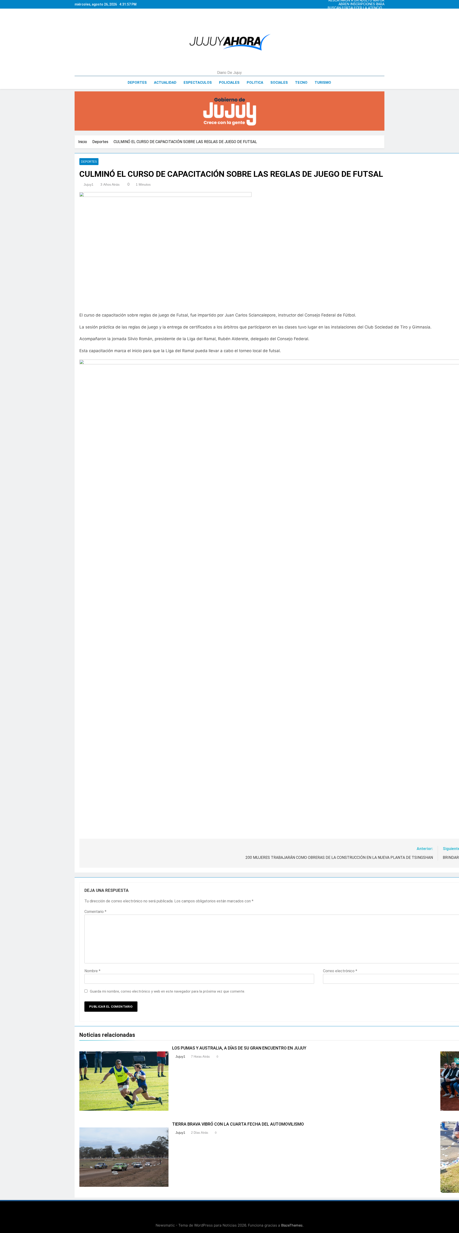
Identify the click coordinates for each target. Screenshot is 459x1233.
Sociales (279, 82)
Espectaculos (198, 82)
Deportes (137, 82)
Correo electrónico (340, 971)
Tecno (301, 82)
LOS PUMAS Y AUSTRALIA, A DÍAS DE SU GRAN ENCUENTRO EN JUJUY (239, 1048)
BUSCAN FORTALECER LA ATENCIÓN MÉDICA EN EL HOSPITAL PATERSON (355, 8)
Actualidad (165, 82)
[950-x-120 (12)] (229, 111)
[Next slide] (382, 3)
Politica (255, 82)
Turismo (323, 82)
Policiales (229, 82)
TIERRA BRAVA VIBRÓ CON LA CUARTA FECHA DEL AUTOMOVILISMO (238, 1124)
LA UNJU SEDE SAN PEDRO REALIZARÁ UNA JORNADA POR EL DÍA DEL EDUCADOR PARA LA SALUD (356, 12)
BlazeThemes (292, 1225)
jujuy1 (88, 184)
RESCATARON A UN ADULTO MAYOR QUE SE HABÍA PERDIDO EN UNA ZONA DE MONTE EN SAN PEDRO (356, 16)
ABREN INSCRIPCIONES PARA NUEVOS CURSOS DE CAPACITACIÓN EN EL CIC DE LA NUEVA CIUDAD (356, 4)
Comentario (95, 911)
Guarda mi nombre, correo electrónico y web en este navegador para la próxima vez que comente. (167, 991)
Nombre (92, 971)
